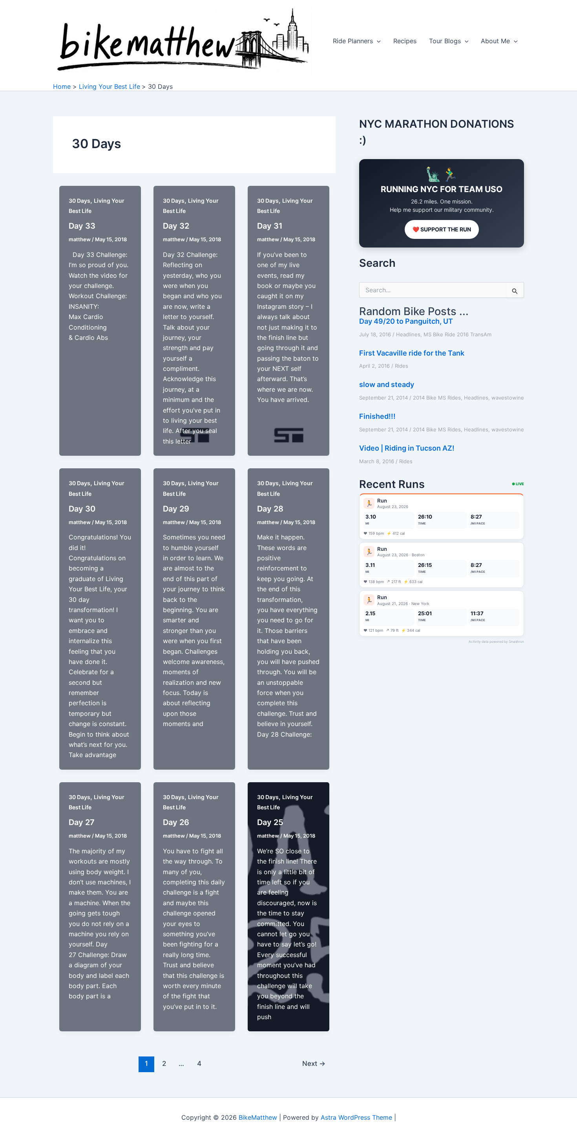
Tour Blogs (445, 41)
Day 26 (176, 822)
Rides (401, 366)
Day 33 (82, 226)
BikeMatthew (258, 1117)
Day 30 (82, 508)
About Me (495, 41)
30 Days (79, 200)
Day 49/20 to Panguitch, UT (406, 321)
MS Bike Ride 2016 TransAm (457, 334)
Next (313, 1063)
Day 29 (176, 508)
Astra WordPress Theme (356, 1117)
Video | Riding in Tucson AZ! (407, 448)
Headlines (408, 334)
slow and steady (386, 384)
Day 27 (82, 822)
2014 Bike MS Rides (437, 397)
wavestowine (507, 397)
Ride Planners (353, 41)
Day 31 (270, 226)
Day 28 (270, 508)
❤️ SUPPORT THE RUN (442, 229)
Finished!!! (377, 416)
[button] (377, 41)
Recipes (404, 41)
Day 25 (270, 822)
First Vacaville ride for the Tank (411, 353)
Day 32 (176, 226)
